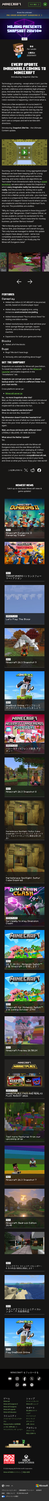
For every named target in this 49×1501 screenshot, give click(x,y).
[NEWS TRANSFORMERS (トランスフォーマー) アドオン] (24, 553)
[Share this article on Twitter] (26, 470)
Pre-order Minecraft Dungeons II (23, 15)
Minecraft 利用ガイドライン (12, 1472)
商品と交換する (31, 1433)
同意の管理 (26, 1472)
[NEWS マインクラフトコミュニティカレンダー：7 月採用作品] (24, 1287)
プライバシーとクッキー (9, 1490)
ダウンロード (30, 1421)
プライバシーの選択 (12, 1496)
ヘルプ (28, 1413)
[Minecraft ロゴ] (11, 4)
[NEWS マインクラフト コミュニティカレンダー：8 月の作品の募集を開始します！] (24, 1243)
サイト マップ (30, 1419)
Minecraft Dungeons (10, 1407)
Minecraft (7, 1401)
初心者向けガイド (31, 1410)
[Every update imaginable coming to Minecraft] (24, 152)
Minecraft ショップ (32, 1404)
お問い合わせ (30, 1424)
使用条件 (39, 1490)
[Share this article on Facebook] (39, 470)
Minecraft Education (10, 1412)
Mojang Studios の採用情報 (12, 1424)
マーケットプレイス (32, 1401)
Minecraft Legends (9, 1409)
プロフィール (30, 1431)
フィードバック (31, 1416)
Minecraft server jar (14, 393)
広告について (11, 1493)
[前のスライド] (19, 281)
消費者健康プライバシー (26, 1490)
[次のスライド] (30, 281)
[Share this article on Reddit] (33, 470)
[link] (10, 1378)
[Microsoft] (42, 1485)
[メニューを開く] (45, 4)
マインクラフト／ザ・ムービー (13, 1429)
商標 (3, 1493)
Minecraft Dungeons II (11, 1404)
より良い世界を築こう (10, 1427)
